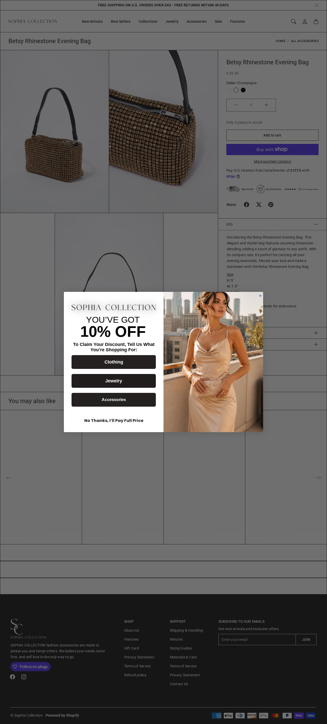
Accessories (114, 399)
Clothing (113, 362)
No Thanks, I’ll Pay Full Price (113, 420)
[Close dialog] (260, 295)
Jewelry (113, 380)
